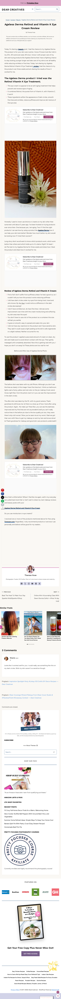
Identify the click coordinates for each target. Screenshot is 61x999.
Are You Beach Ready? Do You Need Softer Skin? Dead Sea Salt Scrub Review (32, 638)
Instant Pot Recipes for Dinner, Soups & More (17, 977)
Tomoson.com (9, 522)
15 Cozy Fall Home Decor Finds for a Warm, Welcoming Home (26, 810)
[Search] (54, 752)
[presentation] (10, 623)
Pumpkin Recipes (30, 980)
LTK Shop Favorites (12, 802)
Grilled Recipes (30, 971)
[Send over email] (2, 501)
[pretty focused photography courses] (30, 850)
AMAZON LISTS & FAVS (13, 797)
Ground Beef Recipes (43, 971)
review (36, 66)
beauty (21, 49)
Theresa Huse (31, 32)
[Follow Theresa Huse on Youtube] (32, 583)
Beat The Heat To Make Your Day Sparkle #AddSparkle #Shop (13, 595)
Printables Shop (32, 3)
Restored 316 (55, 990)
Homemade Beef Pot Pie (13, 827)
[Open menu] (32, 9)
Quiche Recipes (41, 980)
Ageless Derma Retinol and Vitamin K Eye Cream (22, 508)
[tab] (27, 644)
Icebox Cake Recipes (48, 974)
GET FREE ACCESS (30, 954)
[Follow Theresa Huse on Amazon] (39, 583)
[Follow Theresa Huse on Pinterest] (35, 583)
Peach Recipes (19, 980)
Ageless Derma (43, 230)
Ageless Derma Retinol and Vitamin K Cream (35, 291)
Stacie (12, 658)
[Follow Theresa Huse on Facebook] (21, 583)
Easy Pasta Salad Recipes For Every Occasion (44, 977)
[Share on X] (2, 497)
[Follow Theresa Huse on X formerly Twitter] (25, 583)
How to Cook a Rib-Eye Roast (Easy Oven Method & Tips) (23, 974)
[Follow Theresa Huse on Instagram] (28, 583)
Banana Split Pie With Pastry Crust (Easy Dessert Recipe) (24, 824)
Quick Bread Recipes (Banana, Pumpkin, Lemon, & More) (30, 983)
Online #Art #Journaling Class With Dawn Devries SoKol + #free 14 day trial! (46, 596)
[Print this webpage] (2, 504)
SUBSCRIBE (8, 740)
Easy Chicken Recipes (18, 971)
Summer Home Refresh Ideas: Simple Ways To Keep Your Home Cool (28, 820)
